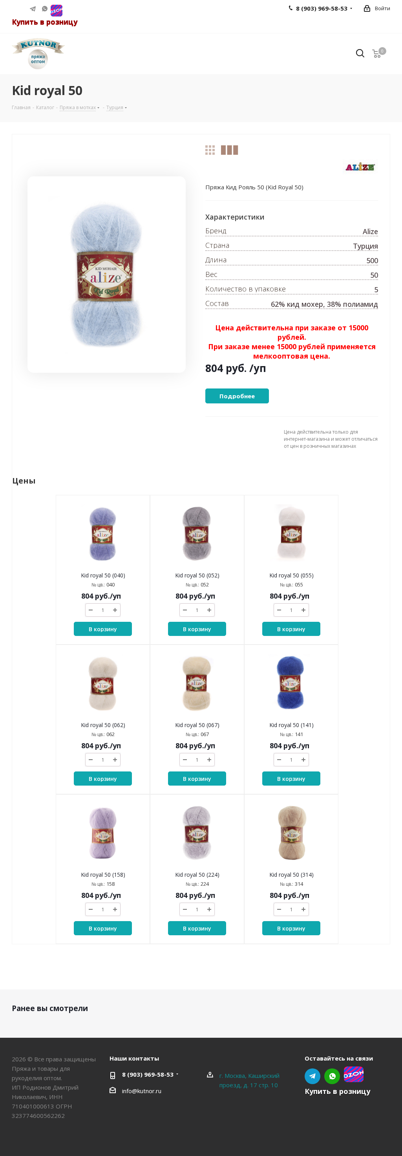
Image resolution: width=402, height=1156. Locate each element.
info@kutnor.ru (141, 1091)
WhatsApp (45, 9)
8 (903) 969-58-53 (148, 1074)
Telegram (33, 9)
